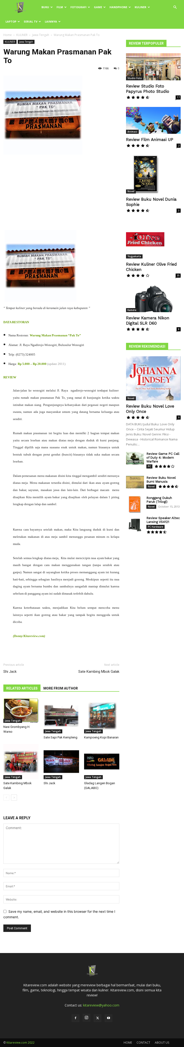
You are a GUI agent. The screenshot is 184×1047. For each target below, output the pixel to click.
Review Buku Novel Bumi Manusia (161, 479)
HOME (128, 1043)
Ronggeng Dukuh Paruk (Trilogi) (159, 499)
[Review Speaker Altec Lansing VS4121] (135, 524)
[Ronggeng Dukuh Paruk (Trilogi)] (135, 504)
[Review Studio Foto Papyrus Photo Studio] (153, 66)
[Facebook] (75, 1018)
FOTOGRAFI (78, 7)
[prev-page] (6, 798)
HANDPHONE (118, 7)
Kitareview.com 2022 (20, 1043)
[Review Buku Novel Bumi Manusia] (135, 482)
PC (149, 466)
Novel (130, 191)
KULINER (140, 7)
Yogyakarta (134, 256)
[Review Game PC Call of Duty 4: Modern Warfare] (135, 458)
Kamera (131, 310)
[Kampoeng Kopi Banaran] (101, 715)
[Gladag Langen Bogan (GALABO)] (101, 761)
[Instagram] (86, 1018)
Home (7, 35)
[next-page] (14, 798)
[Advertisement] (61, 194)
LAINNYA (51, 21)
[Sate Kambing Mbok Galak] (21, 761)
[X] (97, 1018)
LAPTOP (11, 21)
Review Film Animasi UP (149, 139)
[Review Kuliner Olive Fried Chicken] (153, 239)
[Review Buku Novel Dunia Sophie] (153, 174)
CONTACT (143, 1043)
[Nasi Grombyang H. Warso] (21, 710)
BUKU (45, 7)
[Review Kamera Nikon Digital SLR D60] (153, 298)
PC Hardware (155, 526)
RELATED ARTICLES (22, 688)
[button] (175, 7)
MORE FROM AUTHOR (60, 688)
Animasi (132, 131)
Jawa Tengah (40, 35)
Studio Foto (134, 78)
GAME (98, 7)
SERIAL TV (30, 21)
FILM (60, 7)
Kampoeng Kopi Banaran (101, 737)
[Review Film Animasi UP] (153, 120)
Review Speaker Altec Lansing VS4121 (163, 520)
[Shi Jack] (61, 761)
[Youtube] (108, 1018)
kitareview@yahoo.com (101, 1005)
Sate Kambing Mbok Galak (98, 671)
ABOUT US (162, 1043)
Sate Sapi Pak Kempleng (60, 737)
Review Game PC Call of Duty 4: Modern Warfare (162, 457)
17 (178, 97)
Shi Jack (10, 671)
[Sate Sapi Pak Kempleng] (61, 715)
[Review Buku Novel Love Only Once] (153, 378)
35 (178, 275)
